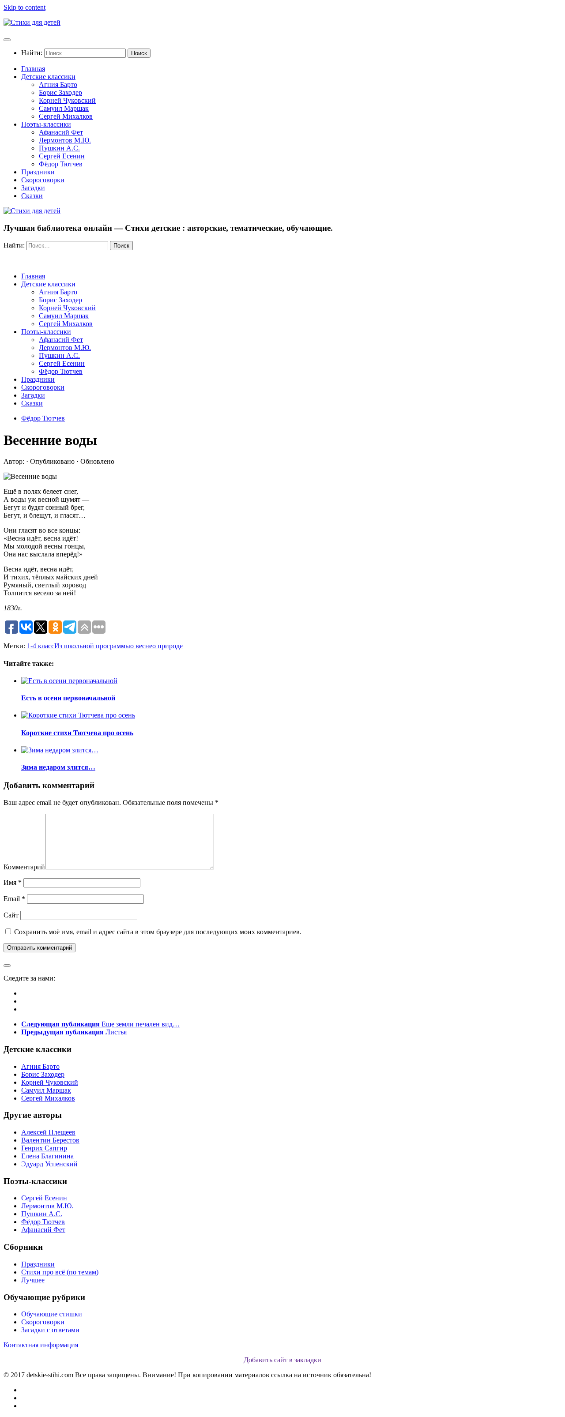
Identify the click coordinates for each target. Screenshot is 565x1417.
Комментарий (24, 867)
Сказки (32, 195)
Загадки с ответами (50, 1330)
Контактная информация (41, 1345)
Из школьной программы (92, 646)
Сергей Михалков (66, 116)
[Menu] (7, 39)
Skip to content (24, 7)
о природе (167, 646)
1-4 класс (40, 646)
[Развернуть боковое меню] (7, 965)
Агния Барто (58, 84)
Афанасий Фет (61, 132)
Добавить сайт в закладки (282, 1360)
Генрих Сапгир (44, 1148)
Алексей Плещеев (48, 1132)
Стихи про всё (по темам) (59, 1272)
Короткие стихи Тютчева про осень (77, 733)
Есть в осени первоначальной (68, 698)
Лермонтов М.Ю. (65, 140)
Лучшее (33, 1280)
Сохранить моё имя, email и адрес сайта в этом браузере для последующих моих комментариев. (157, 932)
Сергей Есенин (62, 156)
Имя (13, 882)
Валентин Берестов (50, 1140)
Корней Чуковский (67, 100)
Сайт (11, 915)
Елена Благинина (47, 1156)
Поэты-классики (46, 124)
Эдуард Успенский (49, 1164)
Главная (33, 68)
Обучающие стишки (51, 1314)
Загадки (33, 188)
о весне (141, 646)
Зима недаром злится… (58, 767)
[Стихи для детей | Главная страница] (32, 22)
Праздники (38, 172)
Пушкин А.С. (59, 148)
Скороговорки (42, 180)
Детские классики (48, 76)
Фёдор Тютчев (61, 164)
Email (14, 898)
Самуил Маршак (64, 108)
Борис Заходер (60, 92)
